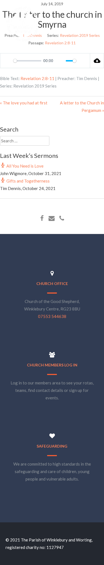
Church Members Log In (52, 365)
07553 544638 (52, 316)
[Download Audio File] (97, 60)
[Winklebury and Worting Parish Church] (23, 40)
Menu (89, 11)
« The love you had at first (23, 102)
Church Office (52, 283)
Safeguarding (52, 446)
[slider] (27, 60)
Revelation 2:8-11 (37, 78)
